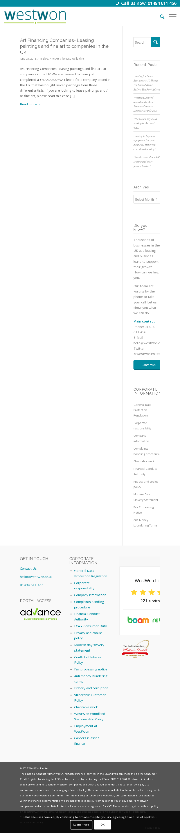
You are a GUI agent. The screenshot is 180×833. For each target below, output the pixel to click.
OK (102, 824)
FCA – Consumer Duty (90, 626)
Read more (28, 104)
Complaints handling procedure (146, 451)
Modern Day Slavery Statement (145, 497)
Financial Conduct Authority (145, 471)
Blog (45, 58)
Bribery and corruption (91, 688)
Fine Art (54, 58)
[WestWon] (35, 16)
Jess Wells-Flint (75, 58)
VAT (109, 806)
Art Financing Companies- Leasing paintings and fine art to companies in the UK (64, 46)
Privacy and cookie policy (145, 484)
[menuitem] (160, 16)
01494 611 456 (31, 585)
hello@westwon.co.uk (149, 343)
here (74, 779)
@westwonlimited (147, 353)
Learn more (81, 824)
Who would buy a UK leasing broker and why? (145, 123)
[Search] (160, 16)
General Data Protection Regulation (142, 410)
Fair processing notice (90, 669)
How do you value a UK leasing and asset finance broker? (146, 161)
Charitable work (144, 461)
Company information (141, 438)
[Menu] (170, 16)
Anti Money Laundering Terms (145, 522)
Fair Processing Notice (143, 510)
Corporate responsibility (142, 425)
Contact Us (28, 568)
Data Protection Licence (65, 806)
